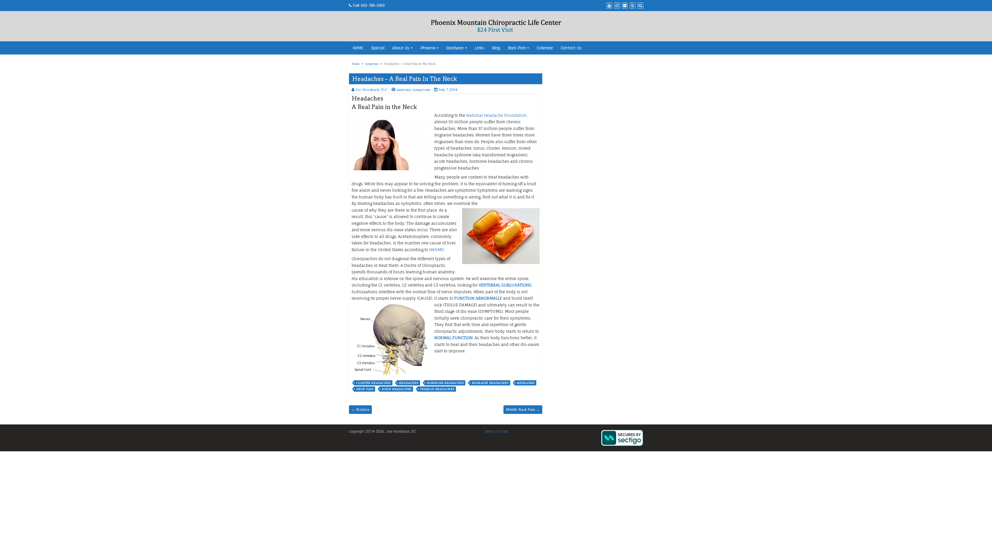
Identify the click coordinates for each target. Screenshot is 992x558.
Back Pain (517, 48)
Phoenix (428, 48)
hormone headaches (445, 383)
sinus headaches (396, 389)
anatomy (404, 89)
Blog (496, 48)
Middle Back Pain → (523, 409)
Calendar (545, 48)
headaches (408, 383)
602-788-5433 (373, 5)
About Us (400, 48)
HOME (358, 48)
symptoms (371, 64)
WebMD (436, 249)
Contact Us (571, 48)
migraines (525, 383)
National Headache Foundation (496, 115)
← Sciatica (360, 409)
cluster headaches (373, 383)
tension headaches (437, 389)
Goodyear (455, 48)
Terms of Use (496, 431)
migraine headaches (490, 383)
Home (356, 64)
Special (377, 48)
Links (479, 48)
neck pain (364, 389)
